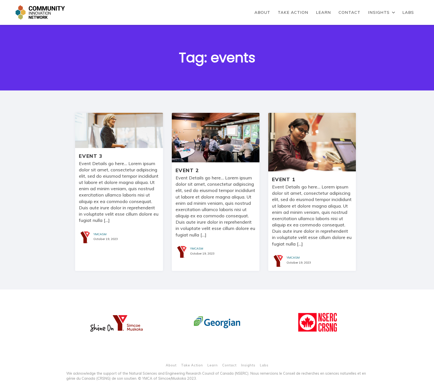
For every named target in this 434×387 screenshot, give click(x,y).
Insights (379, 12)
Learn (323, 12)
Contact (349, 12)
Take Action (293, 12)
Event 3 (90, 156)
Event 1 (284, 179)
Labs (408, 12)
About (262, 12)
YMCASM (99, 234)
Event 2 (187, 170)
